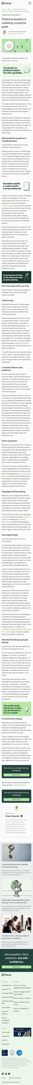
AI (20, 343)
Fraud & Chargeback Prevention (6, 1020)
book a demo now (19, 785)
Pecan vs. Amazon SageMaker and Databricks (22, 987)
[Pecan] (6, 3)
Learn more (15, 1067)
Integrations (5, 1036)
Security (4, 1040)
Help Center (6, 1044)
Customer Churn (7, 985)
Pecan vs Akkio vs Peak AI (22, 998)
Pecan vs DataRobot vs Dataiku (21, 1010)
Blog (9, 9)
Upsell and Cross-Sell (7, 1002)
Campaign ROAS (7, 993)
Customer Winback (5, 1013)
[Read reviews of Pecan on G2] (22, 1032)
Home (3, 9)
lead (22, 343)
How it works (6, 1032)
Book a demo (16, 775)
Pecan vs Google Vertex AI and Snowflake (22, 993)
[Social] (3, 1074)
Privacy (4, 1078)
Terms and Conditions (15, 1078)
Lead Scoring (6, 1007)
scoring (26, 343)
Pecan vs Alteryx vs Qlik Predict (21, 1003)
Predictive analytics (8, 206)
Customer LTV (6, 989)
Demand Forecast (7, 997)
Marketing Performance (19, 9)
